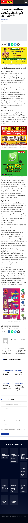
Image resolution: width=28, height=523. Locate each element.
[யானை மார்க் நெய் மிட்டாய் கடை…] (20, 367)
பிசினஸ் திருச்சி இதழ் (5, 19)
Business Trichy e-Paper (8, 370)
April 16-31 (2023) (13, 502)
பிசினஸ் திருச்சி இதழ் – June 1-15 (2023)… (23, 488)
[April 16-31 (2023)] (14, 498)
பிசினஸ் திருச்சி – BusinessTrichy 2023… (5, 488)
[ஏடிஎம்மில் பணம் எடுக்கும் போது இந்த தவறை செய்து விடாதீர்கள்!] (20, 380)
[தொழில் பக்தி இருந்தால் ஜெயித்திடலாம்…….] (24, 451)
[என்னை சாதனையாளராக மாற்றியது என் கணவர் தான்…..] (24, 465)
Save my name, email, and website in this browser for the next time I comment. (13, 430)
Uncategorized (6, 383)
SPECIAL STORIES (18, 370)
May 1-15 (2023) (4, 502)
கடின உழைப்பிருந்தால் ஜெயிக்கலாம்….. (5, 455)
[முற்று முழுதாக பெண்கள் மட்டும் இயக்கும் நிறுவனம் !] (8, 380)
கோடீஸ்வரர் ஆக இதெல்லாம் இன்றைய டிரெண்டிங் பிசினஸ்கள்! (20, 352)
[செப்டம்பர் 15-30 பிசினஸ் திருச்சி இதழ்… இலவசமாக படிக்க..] (14, 482)
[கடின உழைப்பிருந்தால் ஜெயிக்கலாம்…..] (8, 367)
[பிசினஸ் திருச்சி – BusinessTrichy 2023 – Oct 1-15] (5, 482)
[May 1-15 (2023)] (5, 498)
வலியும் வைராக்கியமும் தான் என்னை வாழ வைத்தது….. (15, 457)
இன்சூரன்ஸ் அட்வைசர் (15, 326)
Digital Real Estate (7, 326)
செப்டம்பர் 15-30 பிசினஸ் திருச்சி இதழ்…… (13, 488)
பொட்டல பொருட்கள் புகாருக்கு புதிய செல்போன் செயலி (7, 352)
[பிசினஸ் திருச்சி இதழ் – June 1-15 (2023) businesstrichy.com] (24, 482)
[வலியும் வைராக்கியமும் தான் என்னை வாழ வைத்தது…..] (14, 451)
